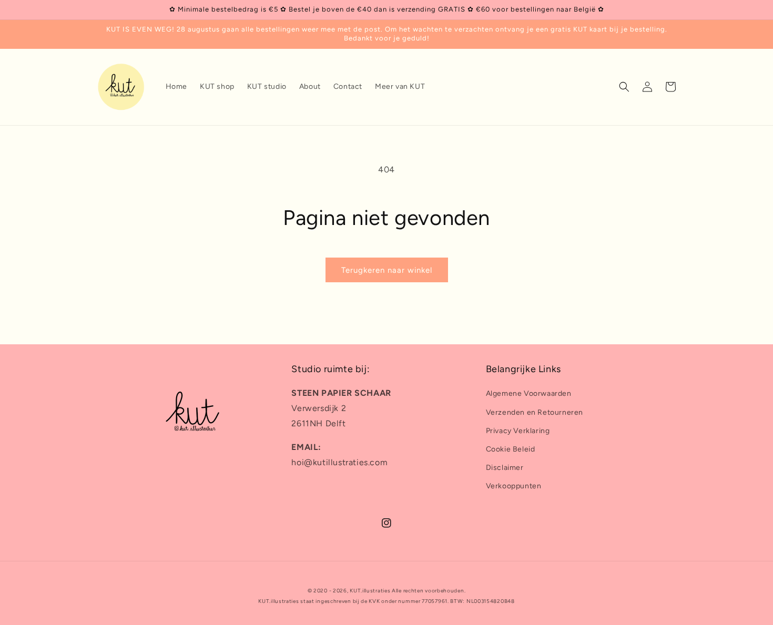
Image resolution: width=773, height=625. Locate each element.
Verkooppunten (514, 485)
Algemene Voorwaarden (529, 393)
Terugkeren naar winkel (386, 270)
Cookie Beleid (510, 449)
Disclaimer (505, 467)
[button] (624, 86)
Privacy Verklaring (518, 430)
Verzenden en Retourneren (534, 412)
